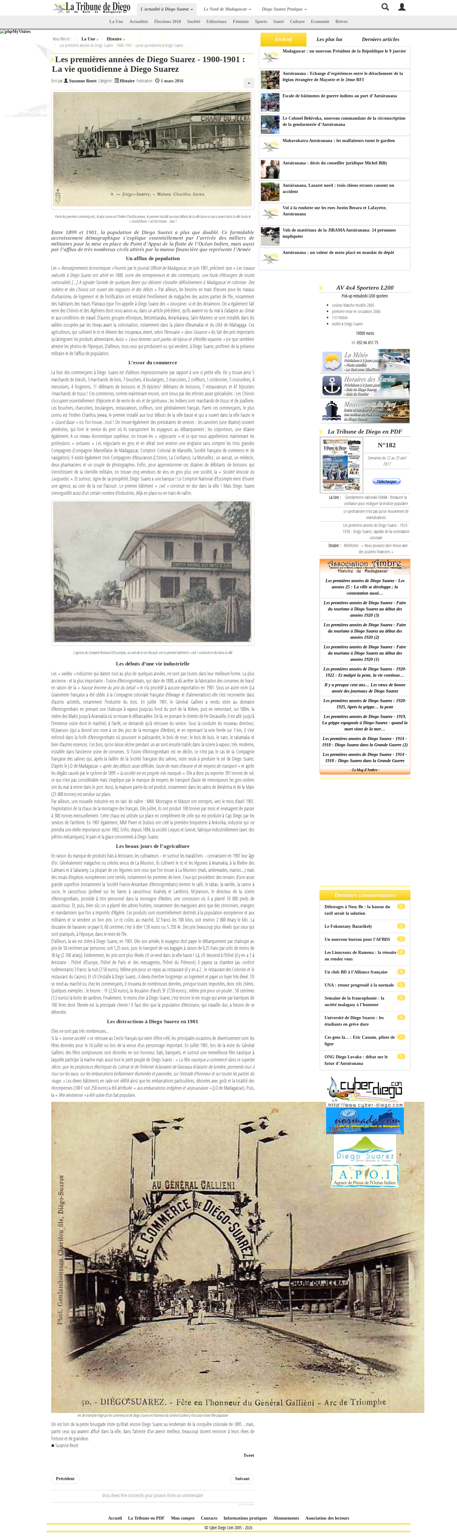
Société (193, 21)
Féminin (241, 21)
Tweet (248, 1455)
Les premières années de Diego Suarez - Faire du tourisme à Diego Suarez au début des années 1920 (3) (365, 609)
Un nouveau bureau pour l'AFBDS (358, 939)
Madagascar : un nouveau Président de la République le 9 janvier (344, 51)
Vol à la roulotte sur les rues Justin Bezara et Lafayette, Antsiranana (335, 210)
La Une (116, 21)
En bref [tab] (283, 39)
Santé (278, 21)
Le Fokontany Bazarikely (349, 926)
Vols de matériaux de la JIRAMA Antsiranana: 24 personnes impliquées (339, 233)
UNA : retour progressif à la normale (360, 985)
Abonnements (286, 1518)
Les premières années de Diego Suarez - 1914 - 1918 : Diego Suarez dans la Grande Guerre (365, 757)
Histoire (127, 81)
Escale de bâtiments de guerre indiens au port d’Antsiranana (340, 96)
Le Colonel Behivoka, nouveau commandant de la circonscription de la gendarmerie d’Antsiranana (344, 121)
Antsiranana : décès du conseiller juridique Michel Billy (335, 163)
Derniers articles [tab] (380, 39)
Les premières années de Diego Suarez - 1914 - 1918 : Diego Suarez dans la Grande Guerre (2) (365, 741)
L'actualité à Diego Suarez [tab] (165, 9)
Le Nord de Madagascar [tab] (226, 9)
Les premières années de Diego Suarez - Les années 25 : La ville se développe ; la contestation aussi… (364, 587)
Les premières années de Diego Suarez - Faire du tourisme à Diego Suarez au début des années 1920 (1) (365, 653)
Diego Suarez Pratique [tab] (283, 9)
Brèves (341, 21)
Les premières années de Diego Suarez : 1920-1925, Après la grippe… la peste (364, 703)
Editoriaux (216, 21)
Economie (320, 21)
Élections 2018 (167, 21)
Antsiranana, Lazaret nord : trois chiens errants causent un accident (338, 188)
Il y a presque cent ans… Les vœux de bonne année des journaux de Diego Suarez (365, 688)
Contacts (209, 1518)
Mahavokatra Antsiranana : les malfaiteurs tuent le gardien (339, 140)
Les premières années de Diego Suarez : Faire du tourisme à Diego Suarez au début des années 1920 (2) (365, 631)
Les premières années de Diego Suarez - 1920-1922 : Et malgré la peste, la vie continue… (364, 672)
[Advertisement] (288, 369)
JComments (246, 1504)
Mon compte (183, 1518)
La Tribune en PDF (146, 1518)
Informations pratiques (245, 1518)
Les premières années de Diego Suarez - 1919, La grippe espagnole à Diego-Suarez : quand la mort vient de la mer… (365, 722)
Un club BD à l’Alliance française (357, 972)
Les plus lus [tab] (329, 39)
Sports (261, 21)
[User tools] (249, 83)
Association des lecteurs (327, 1518)
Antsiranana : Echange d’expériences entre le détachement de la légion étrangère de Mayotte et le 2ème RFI (343, 76)
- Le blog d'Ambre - (365, 770)
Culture (297, 21)
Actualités (138, 21)
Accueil (115, 1518)
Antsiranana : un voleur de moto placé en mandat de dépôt (338, 252)
